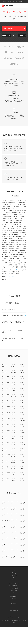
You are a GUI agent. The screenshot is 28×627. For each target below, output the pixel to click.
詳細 (20, 1)
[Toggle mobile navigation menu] (25, 5)
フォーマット (14, 575)
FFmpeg (15, 269)
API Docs (14, 598)
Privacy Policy (18, 617)
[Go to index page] (7, 5)
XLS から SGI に (6, 521)
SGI (16, 195)
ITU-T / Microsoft (9, 276)
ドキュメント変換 (14, 588)
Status (14, 580)
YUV (8, 200)
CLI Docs (14, 601)
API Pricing (14, 603)
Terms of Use (9, 617)
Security (14, 573)
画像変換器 (14, 590)
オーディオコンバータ (14, 585)
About (14, 570)
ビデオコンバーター (14, 583)
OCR (14, 592)
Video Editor (4, 1)
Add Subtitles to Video (12, 1)
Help (14, 577)
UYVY (12, 195)
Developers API (14, 596)
